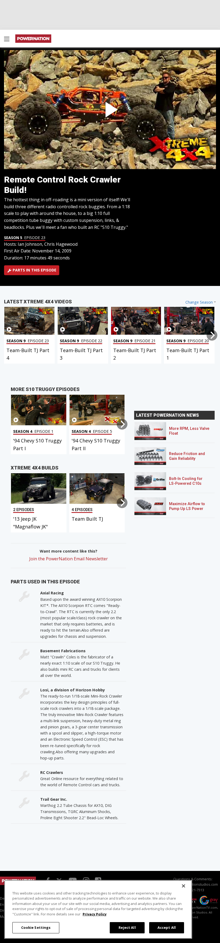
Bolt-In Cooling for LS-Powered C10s (186, 481)
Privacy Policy (95, 914)
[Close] (183, 886)
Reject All (127, 927)
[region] (98, 909)
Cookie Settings (36, 927)
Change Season (199, 302)
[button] (6, 39)
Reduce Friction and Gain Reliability (187, 456)
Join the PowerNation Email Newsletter (68, 559)
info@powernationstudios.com (193, 884)
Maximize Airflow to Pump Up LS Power (187, 506)
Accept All (166, 927)
